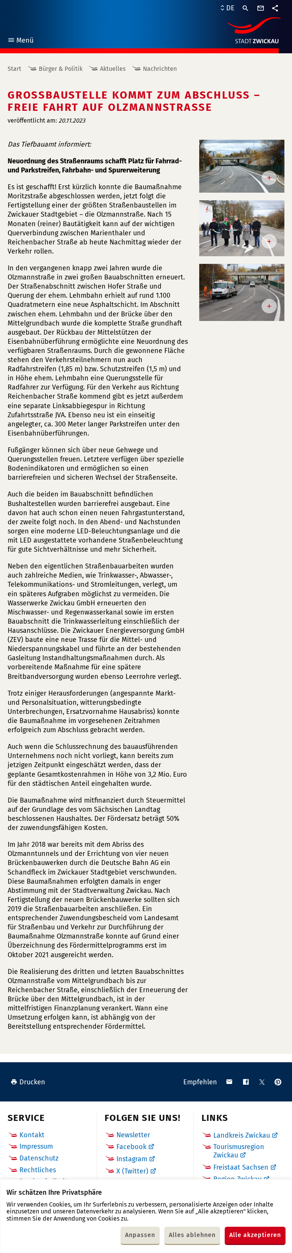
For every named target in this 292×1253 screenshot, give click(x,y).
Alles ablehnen (192, 1235)
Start (14, 68)
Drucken (32, 1082)
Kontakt (31, 1135)
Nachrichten (160, 68)
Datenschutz (39, 1158)
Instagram (131, 1159)
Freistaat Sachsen (240, 1167)
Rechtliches (37, 1170)
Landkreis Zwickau (241, 1135)
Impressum (36, 1146)
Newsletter (133, 1135)
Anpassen (140, 1235)
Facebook (131, 1147)
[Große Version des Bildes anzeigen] (241, 166)
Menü (20, 41)
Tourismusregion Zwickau (238, 1151)
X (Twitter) (132, 1171)
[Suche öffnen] (245, 8)
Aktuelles (112, 68)
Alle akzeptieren (255, 1235)
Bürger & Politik (61, 68)
